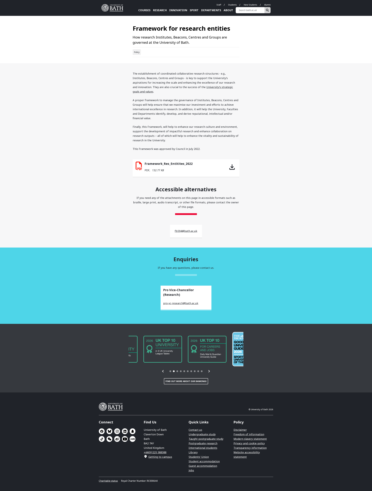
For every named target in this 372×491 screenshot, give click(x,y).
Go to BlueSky (109, 431)
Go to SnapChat (132, 431)
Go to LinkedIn (125, 431)
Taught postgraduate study (206, 439)
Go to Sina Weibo (117, 439)
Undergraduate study (202, 434)
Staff (219, 4)
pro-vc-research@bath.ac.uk (180, 303)
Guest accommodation (203, 466)
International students (203, 448)
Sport (194, 10)
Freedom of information (249, 434)
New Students (250, 4)
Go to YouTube (125, 439)
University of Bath (113, 8)
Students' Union (199, 457)
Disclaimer (240, 430)
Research (160, 10)
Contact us (195, 430)
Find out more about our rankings (186, 381)
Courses (144, 10)
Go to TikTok (102, 439)
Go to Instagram (117, 431)
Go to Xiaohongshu (132, 439)
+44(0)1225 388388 (155, 452)
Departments (211, 10)
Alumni (267, 4)
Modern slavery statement (250, 439)
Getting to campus (160, 457)
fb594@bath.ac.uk (186, 231)
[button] (163, 371)
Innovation (178, 10)
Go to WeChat (109, 439)
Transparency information (250, 448)
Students (232, 4)
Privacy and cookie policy (249, 443)
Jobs (191, 470)
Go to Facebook (102, 431)
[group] (148, 349)
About (228, 10)
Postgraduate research (203, 443)
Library (193, 452)
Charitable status (108, 480)
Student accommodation (204, 461)
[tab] (170, 371)
